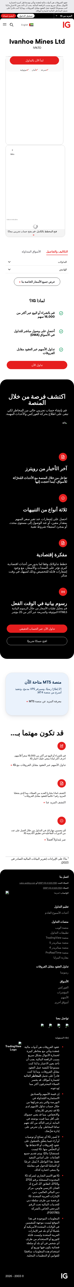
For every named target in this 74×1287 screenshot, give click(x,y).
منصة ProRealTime (57, 952)
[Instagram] (42, 1026)
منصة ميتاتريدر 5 (58, 942)
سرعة (43, 70)
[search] (11, 25)
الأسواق (64, 981)
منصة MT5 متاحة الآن (43, 682)
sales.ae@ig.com (27, 883)
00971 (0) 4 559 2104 (52, 888)
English (24, 24)
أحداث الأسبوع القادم (56, 912)
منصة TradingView (57, 937)
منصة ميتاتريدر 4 (58, 947)
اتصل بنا (64, 876)
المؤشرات (62, 992)
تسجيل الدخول (26, 15)
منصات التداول (60, 921)
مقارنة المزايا (61, 957)
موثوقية (23, 70)
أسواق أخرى (61, 1002)
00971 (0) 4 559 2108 (47, 883)
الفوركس (63, 987)
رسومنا (64, 972)
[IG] (67, 25)
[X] (58, 1026)
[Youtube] (50, 1026)
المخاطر (36, 1075)
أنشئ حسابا (8, 15)
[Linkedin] (66, 1026)
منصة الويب (61, 927)
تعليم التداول (61, 906)
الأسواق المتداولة (31, 251)
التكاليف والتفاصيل (57, 251)
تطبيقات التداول (59, 932)
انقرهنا (57, 893)
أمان (34, 70)
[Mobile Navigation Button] (4, 25)
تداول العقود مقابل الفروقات (52, 966)
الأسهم (64, 997)
